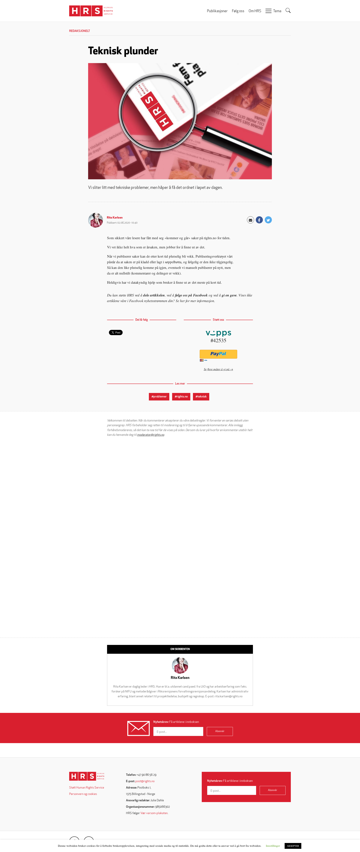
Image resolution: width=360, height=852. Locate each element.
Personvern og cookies (83, 794)
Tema (277, 11)
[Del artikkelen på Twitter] (268, 219)
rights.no (182, 396)
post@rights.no (144, 781)
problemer (160, 396)
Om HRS (255, 11)
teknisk (202, 396)
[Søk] (288, 10)
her (182, 300)
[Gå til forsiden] (86, 776)
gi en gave (229, 295)
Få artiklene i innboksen (176, 722)
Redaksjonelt (79, 31)
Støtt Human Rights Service (86, 787)
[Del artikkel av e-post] (250, 219)
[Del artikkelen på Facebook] (259, 219)
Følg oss (238, 11)
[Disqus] (180, 487)
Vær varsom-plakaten (154, 813)
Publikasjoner (217, 11)
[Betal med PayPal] (218, 354)
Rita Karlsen (115, 217)
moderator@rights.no (150, 435)
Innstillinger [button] (273, 845)
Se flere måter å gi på (216, 369)
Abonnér (219, 731)
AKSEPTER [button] (293, 845)
